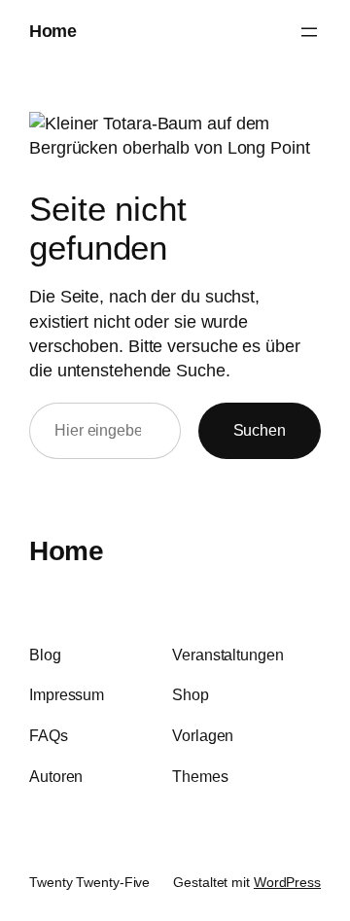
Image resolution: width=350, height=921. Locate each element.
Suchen (259, 430)
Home (52, 31)
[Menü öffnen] (309, 32)
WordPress (287, 882)
